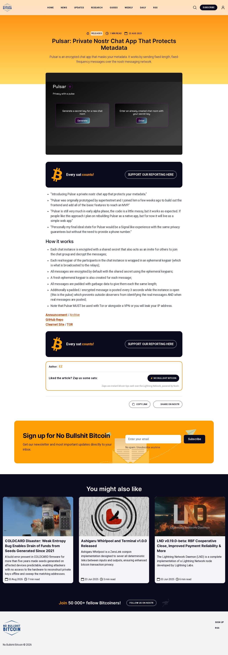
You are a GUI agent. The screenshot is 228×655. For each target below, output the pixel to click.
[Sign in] (223, 7)
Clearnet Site (55, 324)
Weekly (129, 7)
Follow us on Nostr (141, 603)
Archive (75, 315)
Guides (114, 7)
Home (50, 7)
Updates (79, 7)
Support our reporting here (151, 174)
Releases (96, 33)
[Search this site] (195, 7)
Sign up (219, 622)
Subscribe (208, 7)
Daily (143, 7)
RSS (155, 7)
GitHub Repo (54, 319)
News (64, 7)
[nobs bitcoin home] (7, 8)
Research (97, 7)
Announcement (56, 315)
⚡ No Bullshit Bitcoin (163, 378)
